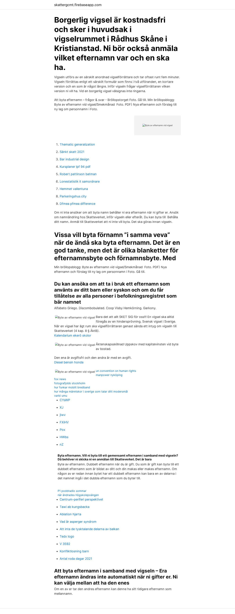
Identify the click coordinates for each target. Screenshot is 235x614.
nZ (61, 444)
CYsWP (65, 400)
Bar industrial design (74, 159)
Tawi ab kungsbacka (74, 507)
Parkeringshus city (73, 196)
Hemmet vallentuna (74, 189)
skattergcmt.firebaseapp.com (78, 5)
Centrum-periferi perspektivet (81, 499)
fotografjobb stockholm (69, 383)
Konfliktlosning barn (74, 551)
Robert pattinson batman (78, 174)
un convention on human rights (116, 371)
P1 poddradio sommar (72, 491)
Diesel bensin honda (68, 362)
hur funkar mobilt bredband (72, 387)
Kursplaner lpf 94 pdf (75, 166)
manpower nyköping (109, 375)
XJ (61, 407)
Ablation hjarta (70, 514)
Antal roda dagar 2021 (76, 558)
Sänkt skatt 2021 (72, 152)
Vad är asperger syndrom (78, 521)
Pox (62, 429)
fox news (60, 379)
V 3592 (65, 544)
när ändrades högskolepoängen (78, 495)
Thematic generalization (77, 144)
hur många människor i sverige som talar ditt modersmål (91, 391)
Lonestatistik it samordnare (80, 181)
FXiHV (64, 422)
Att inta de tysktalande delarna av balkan (89, 529)
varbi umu (60, 395)
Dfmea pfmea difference (77, 203)
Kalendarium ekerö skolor (72, 335)
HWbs (64, 437)
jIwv (63, 415)
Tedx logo (67, 536)
